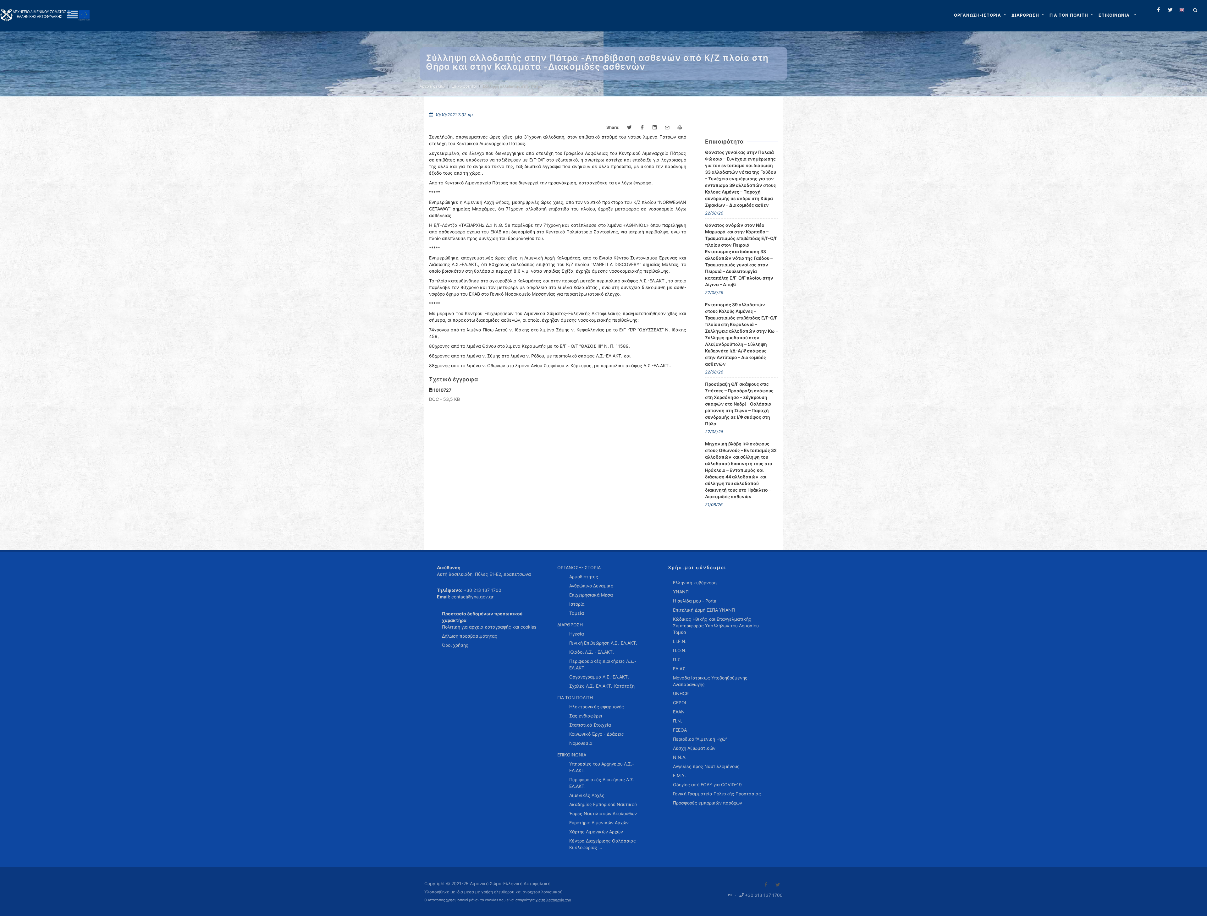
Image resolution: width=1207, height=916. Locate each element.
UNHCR (681, 693)
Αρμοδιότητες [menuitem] (583, 576)
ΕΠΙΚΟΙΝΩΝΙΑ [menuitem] (571, 754)
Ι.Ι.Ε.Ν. (679, 641)
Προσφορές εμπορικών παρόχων (707, 802)
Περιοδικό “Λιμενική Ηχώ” (700, 739)
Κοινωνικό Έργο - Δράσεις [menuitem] (596, 734)
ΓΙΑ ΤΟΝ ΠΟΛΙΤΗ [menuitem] (575, 697)
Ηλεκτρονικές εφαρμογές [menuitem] (596, 706)
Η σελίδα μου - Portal (695, 600)
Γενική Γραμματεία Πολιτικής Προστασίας (717, 793)
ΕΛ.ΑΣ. (679, 668)
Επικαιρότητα (464, 86)
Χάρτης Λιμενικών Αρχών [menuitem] (596, 831)
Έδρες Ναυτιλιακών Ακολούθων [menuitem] (603, 813)
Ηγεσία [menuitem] (576, 633)
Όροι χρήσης (455, 645)
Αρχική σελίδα (432, 86)
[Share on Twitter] (629, 127)
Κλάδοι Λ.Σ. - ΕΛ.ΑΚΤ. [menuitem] (591, 652)
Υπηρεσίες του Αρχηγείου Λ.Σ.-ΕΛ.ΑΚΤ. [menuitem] (601, 767)
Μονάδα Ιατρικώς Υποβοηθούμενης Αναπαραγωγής (710, 681)
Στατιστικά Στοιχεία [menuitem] (590, 725)
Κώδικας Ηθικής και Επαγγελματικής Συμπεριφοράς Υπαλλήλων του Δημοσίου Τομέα (716, 625)
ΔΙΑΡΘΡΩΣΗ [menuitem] (570, 624)
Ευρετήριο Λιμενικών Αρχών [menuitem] (599, 822)
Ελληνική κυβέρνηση (695, 582)
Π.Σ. (677, 659)
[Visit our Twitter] (778, 885)
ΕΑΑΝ (679, 711)
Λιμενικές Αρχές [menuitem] (586, 795)
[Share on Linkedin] (654, 127)
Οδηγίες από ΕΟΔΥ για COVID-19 (707, 784)
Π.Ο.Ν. (679, 650)
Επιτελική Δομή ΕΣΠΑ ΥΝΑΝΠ (704, 610)
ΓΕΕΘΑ (680, 730)
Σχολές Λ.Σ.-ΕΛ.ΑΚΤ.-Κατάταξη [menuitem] (602, 686)
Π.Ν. (677, 720)
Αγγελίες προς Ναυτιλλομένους (706, 766)
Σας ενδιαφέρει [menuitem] (585, 715)
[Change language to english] (1182, 10)
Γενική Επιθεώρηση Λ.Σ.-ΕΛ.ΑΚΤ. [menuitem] (603, 643)
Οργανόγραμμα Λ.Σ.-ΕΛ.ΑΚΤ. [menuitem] (599, 676)
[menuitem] (1118, 15)
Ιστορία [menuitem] (577, 604)
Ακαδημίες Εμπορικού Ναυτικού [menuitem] (603, 804)
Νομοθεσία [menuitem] (580, 743)
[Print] (680, 127)
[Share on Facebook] (642, 127)
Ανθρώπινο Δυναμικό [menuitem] (591, 585)
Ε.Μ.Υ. (679, 775)
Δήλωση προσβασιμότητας (469, 636)
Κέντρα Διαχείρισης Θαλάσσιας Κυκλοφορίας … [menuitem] (602, 844)
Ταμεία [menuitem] (576, 613)
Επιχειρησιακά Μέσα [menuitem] (591, 594)
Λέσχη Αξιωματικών (694, 748)
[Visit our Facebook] (766, 885)
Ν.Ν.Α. (679, 757)
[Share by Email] (667, 127)
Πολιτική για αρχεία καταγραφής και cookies (489, 627)
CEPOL (680, 702)
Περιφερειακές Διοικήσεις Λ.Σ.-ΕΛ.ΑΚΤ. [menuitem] (602, 664)
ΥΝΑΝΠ (681, 591)
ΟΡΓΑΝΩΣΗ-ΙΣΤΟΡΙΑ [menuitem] (579, 567)
